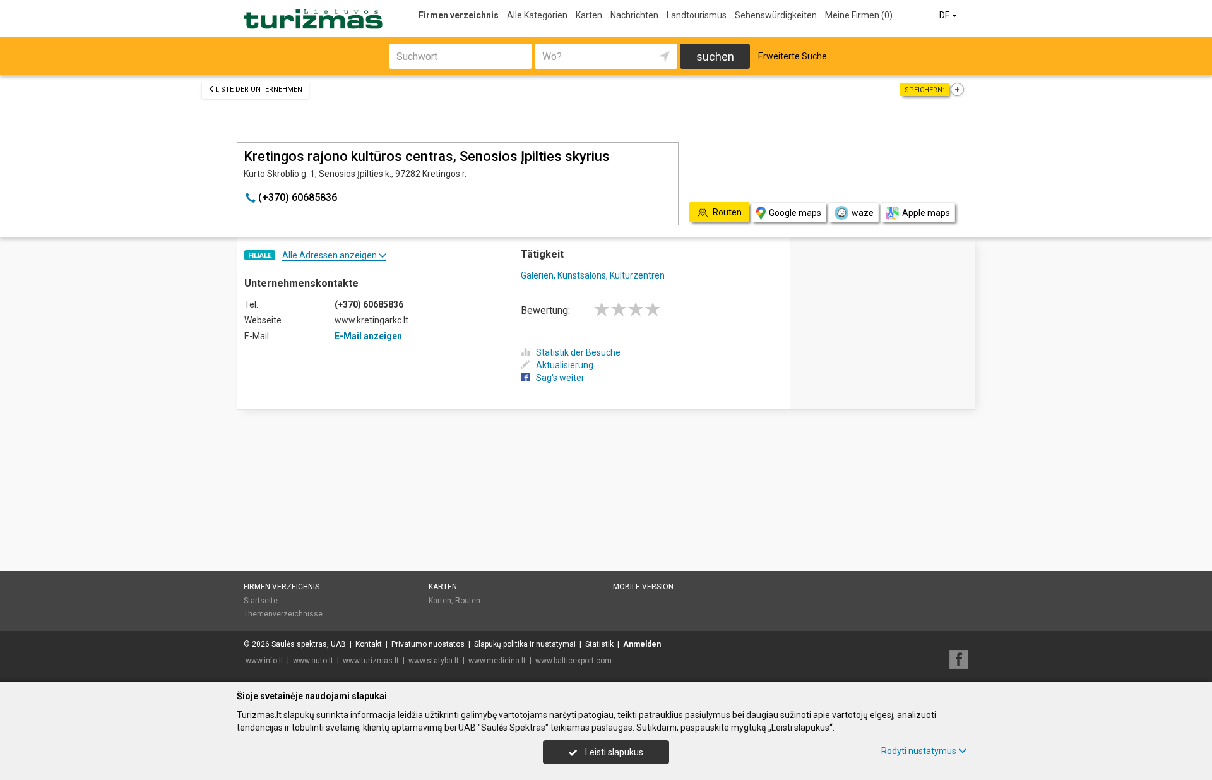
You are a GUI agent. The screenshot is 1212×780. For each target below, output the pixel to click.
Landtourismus (697, 15)
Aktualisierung (564, 365)
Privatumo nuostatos (428, 644)
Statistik (599, 644)
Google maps (795, 213)
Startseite (261, 600)
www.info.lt (264, 660)
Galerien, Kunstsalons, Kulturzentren (593, 275)
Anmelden (642, 644)
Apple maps (926, 213)
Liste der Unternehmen (258, 89)
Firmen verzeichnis (459, 15)
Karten (589, 15)
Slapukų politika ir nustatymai (525, 644)
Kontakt (368, 644)
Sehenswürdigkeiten (776, 15)
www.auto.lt (313, 660)
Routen (467, 600)
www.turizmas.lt (371, 660)
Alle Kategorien (537, 15)
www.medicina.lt (497, 660)
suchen (715, 56)
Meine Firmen (859, 15)
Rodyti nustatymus (918, 751)
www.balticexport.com (573, 660)
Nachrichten (634, 15)
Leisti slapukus (613, 752)
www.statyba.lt (433, 660)
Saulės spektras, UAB (308, 644)
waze (863, 213)
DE (945, 15)
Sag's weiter (560, 378)
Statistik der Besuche (578, 352)
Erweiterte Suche (792, 56)
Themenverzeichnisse (283, 613)
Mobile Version (643, 586)
